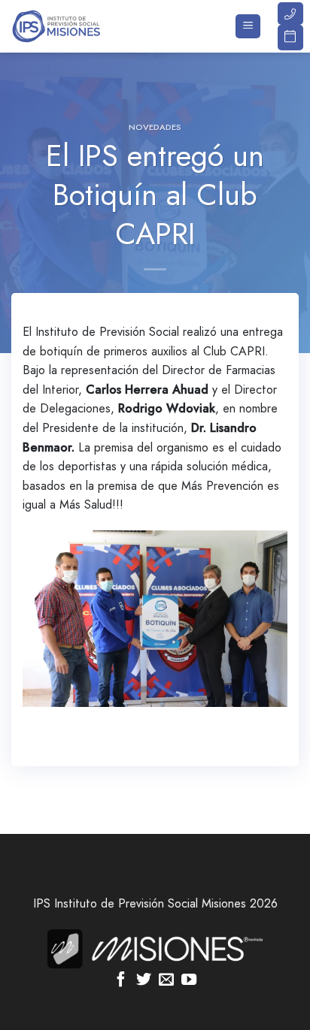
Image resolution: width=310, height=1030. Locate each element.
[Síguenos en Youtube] (188, 980)
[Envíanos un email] (166, 980)
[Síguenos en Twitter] (143, 980)
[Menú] (248, 26)
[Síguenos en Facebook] (121, 980)
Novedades (155, 127)
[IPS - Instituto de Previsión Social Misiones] (86, 26)
